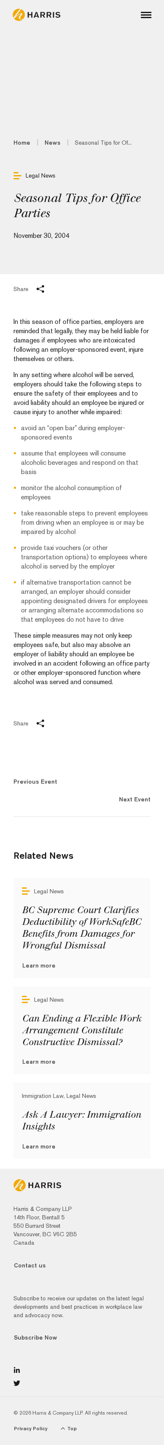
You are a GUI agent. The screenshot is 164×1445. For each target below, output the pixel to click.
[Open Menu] (146, 15)
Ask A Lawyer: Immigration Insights (81, 1120)
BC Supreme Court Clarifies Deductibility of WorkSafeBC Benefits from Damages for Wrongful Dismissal (81, 928)
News (53, 142)
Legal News (41, 175)
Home (21, 142)
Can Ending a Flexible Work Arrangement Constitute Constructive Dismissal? (81, 1030)
